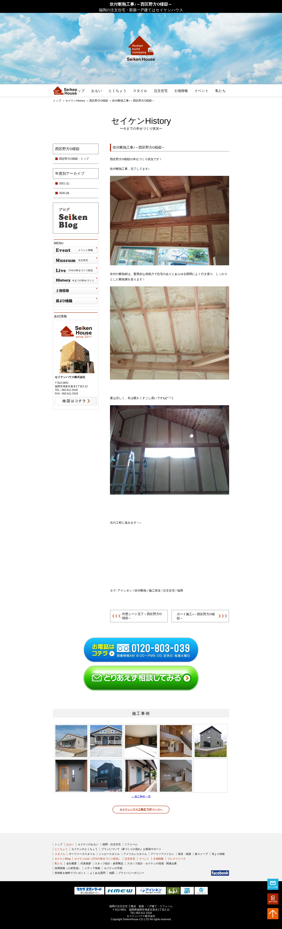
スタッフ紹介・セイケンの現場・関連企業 (152, 863)
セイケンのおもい (88, 844)
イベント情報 (85, 250)
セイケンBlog (62, 858)
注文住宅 (161, 91)
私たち (220, 91)
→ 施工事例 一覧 (141, 796)
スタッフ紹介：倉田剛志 (109, 863)
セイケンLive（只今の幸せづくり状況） (97, 858)
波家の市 (76, 300)
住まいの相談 (273, 887)
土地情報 (181, 91)
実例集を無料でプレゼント (70, 873)
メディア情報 (92, 868)
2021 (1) (64, 183)
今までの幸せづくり (83, 280)
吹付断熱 (140, 590)
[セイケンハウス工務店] (65, 90)
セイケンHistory (75, 100)
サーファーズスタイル (82, 854)
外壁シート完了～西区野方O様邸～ (142, 616)
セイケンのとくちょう (84, 849)
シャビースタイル (109, 854)
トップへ (272, 913)
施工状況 (155, 590)
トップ (79, 91)
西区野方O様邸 (98, 100)
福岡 (180, 590)
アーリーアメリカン (162, 854)
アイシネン (125, 590)
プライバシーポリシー (131, 873)
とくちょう (117, 91)
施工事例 (141, 713)
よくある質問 (97, 873)
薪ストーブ (201, 854)
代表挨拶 (85, 863)
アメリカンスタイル (135, 854)
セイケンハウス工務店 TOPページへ (141, 809)
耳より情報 (218, 854)
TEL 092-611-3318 (141, 913)
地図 (111, 873)
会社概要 (71, 863)
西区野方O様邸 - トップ (74, 158)
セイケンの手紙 (113, 868)
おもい (96, 91)
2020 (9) (64, 193)
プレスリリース (176, 858)
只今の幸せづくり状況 (80, 270)
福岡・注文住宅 (111, 844)
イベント (201, 91)
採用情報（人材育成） (68, 868)
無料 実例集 (273, 902)
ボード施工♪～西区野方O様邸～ (196, 616)
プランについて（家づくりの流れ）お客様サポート (131, 849)
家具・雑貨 (184, 854)
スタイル (140, 91)
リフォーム (131, 844)
